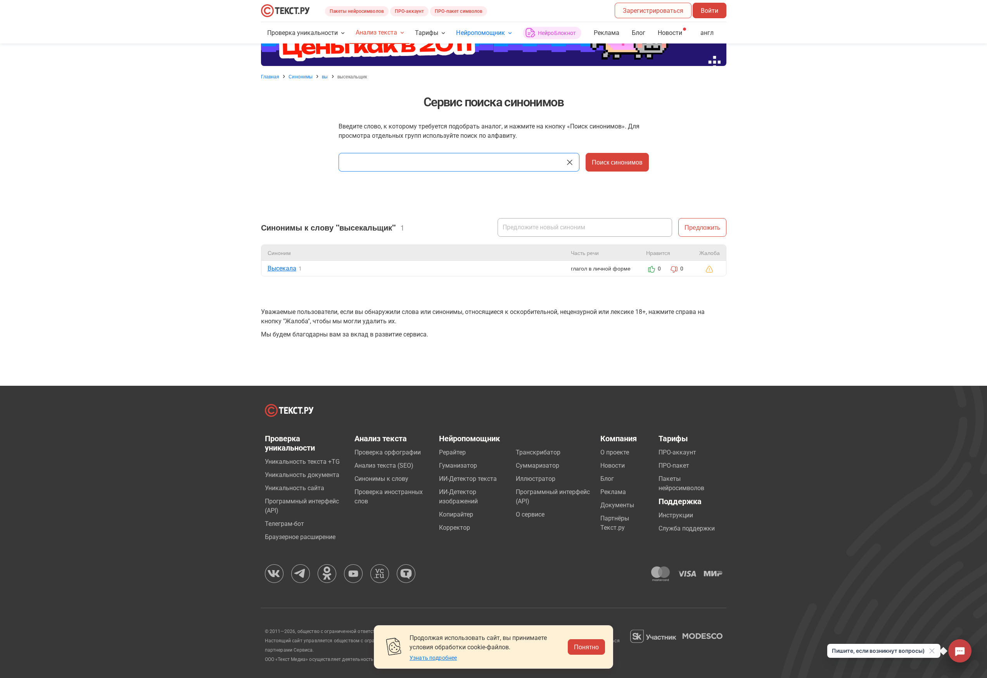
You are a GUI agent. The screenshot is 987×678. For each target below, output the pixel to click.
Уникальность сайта (294, 488)
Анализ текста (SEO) (383, 465)
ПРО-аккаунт (409, 11)
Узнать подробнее (433, 658)
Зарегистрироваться (653, 10)
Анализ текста (376, 32)
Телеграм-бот (284, 523)
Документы (617, 505)
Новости (612, 465)
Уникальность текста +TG (302, 461)
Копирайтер (456, 514)
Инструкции (676, 515)
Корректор (454, 527)
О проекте (614, 452)
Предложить (702, 227)
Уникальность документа (302, 475)
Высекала (282, 268)
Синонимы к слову (381, 478)
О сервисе (530, 514)
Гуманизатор (458, 465)
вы (325, 76)
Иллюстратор (535, 478)
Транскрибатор (538, 452)
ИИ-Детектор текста (468, 478)
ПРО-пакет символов (458, 11)
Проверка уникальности (302, 32)
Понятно (586, 646)
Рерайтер (452, 452)
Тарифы (426, 32)
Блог (638, 32)
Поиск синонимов (617, 162)
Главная (270, 76)
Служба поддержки (687, 528)
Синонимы (301, 76)
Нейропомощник (480, 32)
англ (707, 32)
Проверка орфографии (387, 452)
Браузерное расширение (300, 537)
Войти (709, 10)
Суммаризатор (537, 465)
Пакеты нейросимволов (357, 11)
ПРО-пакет (674, 465)
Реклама (606, 32)
